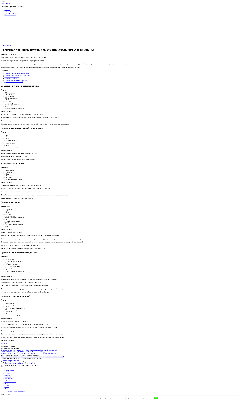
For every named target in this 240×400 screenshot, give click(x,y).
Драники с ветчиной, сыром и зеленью (16, 73)
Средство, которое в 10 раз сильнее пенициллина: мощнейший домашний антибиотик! (29, 350)
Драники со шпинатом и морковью (15, 80)
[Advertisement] (120, 30)
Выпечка (7, 372)
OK (156, 398)
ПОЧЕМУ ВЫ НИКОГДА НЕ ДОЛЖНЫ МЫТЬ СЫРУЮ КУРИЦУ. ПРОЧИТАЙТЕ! (28, 353)
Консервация (8, 378)
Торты (6, 388)
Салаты (6, 385)
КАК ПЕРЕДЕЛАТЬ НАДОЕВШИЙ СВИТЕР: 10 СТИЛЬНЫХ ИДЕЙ (24, 352)
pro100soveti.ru (5, 3)
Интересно (7, 11)
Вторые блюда (9, 370)
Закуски (7, 375)
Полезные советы (10, 15)
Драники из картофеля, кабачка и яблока (17, 75)
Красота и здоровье (10, 13)
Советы (6, 387)
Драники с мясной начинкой (13, 82)
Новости (7, 380)
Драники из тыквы (10, 78)
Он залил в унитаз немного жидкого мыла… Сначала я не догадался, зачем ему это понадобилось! (32, 357)
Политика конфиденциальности (14, 392)
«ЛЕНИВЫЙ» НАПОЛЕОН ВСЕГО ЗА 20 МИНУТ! (18, 363)
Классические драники (11, 77)
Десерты (7, 373)
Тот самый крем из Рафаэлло (10, 360)
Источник (4, 343)
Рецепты (7, 10)
